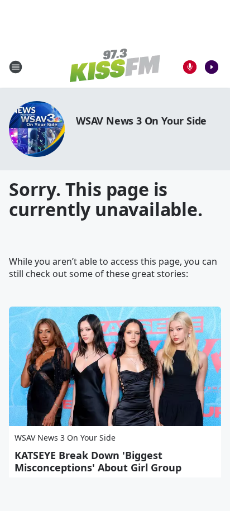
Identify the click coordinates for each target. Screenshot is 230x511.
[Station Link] (115, 67)
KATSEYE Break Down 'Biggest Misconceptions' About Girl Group (98, 461)
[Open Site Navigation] (15, 67)
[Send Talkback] (190, 67)
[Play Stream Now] (211, 67)
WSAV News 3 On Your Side (141, 120)
